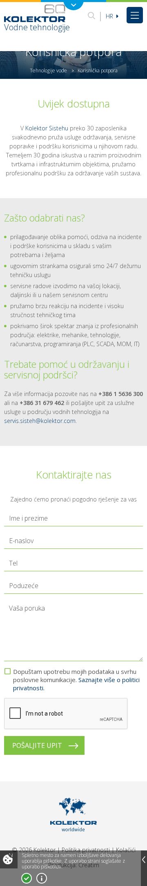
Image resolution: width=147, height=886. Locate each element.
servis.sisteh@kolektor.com (40, 421)
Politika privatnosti (86, 850)
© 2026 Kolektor (34, 850)
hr (110, 16)
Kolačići (126, 850)
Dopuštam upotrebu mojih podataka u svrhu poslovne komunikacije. (76, 679)
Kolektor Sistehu (46, 128)
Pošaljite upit (37, 745)
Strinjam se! (26, 878)
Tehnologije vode (48, 70)
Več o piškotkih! (41, 878)
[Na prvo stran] (73, 842)
